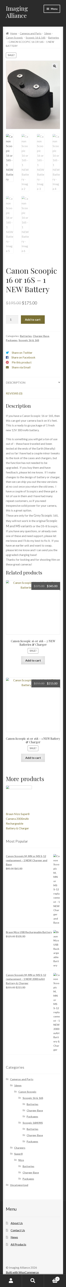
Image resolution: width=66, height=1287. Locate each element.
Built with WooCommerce (22, 1272)
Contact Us (18, 1230)
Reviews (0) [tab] (14, 393)
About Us (17, 1223)
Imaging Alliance (17, 11)
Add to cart (33, 319)
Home (13, 33)
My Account (11, 1281)
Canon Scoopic (14, 37)
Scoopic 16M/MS (33, 1122)
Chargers (19, 1147)
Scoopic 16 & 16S (35, 37)
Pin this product (22, 362)
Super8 (18, 1153)
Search (33, 1281)
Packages (11, 340)
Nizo (21, 1160)
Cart (51, 1277)
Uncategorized (19, 1185)
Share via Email (21, 367)
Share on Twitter (22, 352)
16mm (47, 33)
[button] (55, 66)
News (14, 1237)
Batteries (53, 37)
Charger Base (41, 336)
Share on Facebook (23, 357)
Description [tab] (15, 382)
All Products (18, 1244)
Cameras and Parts (30, 33)
